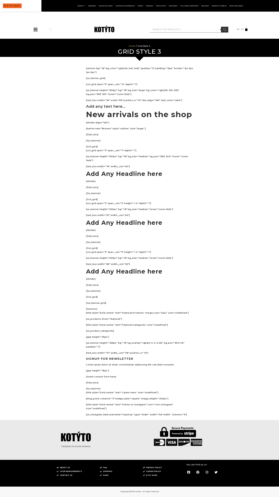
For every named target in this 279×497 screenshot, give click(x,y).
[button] (35, 29)
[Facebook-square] (188, 472)
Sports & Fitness (219, 6)
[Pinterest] (197, 472)
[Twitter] (216, 472)
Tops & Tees (161, 6)
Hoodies (149, 6)
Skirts (80, 6)
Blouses (205, 6)
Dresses (92, 6)
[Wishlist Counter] (53, 29)
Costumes (173, 6)
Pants (140, 6)
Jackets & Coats (106, 6)
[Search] (224, 30)
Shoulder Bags (236, 6)
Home (132, 46)
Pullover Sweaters (189, 6)
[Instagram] (206, 472)
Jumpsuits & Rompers (125, 6)
